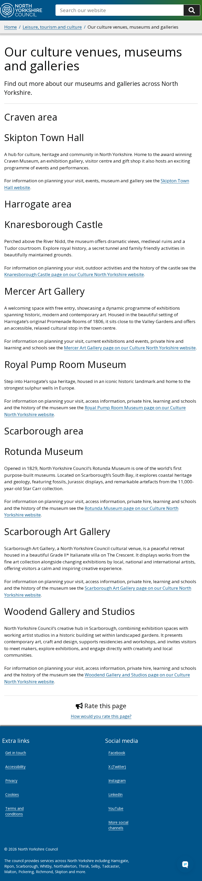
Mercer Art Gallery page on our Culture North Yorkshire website (130, 348)
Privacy (11, 780)
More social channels (118, 825)
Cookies (12, 794)
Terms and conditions (14, 811)
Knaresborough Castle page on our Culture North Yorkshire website (74, 274)
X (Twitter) (117, 766)
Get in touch (15, 752)
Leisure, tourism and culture (52, 27)
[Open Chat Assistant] (185, 864)
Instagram (117, 780)
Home (10, 27)
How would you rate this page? (101, 716)
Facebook (116, 752)
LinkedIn (115, 794)
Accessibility (15, 766)
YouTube (115, 808)
